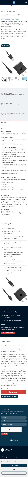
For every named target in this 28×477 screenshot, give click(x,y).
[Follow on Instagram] (14, 440)
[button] (2, 2)
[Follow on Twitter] (16, 440)
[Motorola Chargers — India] (14, 2)
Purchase (5, 45)
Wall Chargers (8, 11)
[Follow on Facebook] (11, 440)
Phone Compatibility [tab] (5, 125)
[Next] (25, 63)
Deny (14, 469)
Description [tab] (3, 122)
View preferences (14, 473)
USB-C (13, 11)
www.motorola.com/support (9, 351)
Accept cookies (14, 465)
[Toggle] (2, 231)
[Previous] (3, 63)
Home (2, 11)
